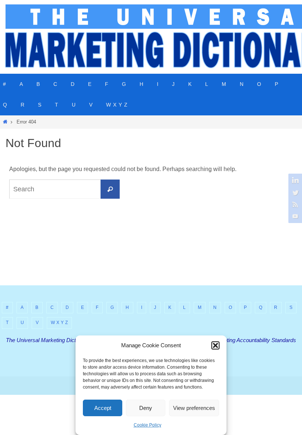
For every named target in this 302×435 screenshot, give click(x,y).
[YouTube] (294, 216)
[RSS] (294, 204)
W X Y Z (59, 322)
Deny (145, 408)
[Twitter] (294, 192)
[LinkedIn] (294, 181)
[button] (215, 345)
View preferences (194, 408)
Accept (102, 408)
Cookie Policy (147, 425)
